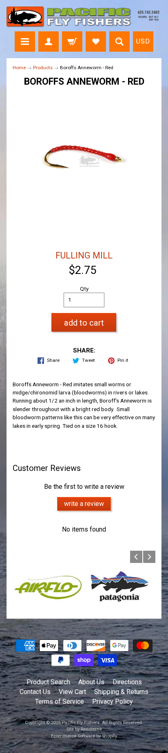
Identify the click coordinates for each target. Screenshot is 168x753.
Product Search (48, 682)
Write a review (84, 504)
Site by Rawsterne (84, 729)
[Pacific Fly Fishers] (84, 17)
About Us (91, 682)
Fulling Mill (84, 255)
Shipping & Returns (121, 692)
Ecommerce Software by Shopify (84, 736)
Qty (84, 288)
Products (43, 67)
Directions (127, 682)
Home (19, 67)
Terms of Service (59, 701)
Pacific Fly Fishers (80, 722)
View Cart (72, 692)
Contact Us (35, 692)
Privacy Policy (112, 701)
